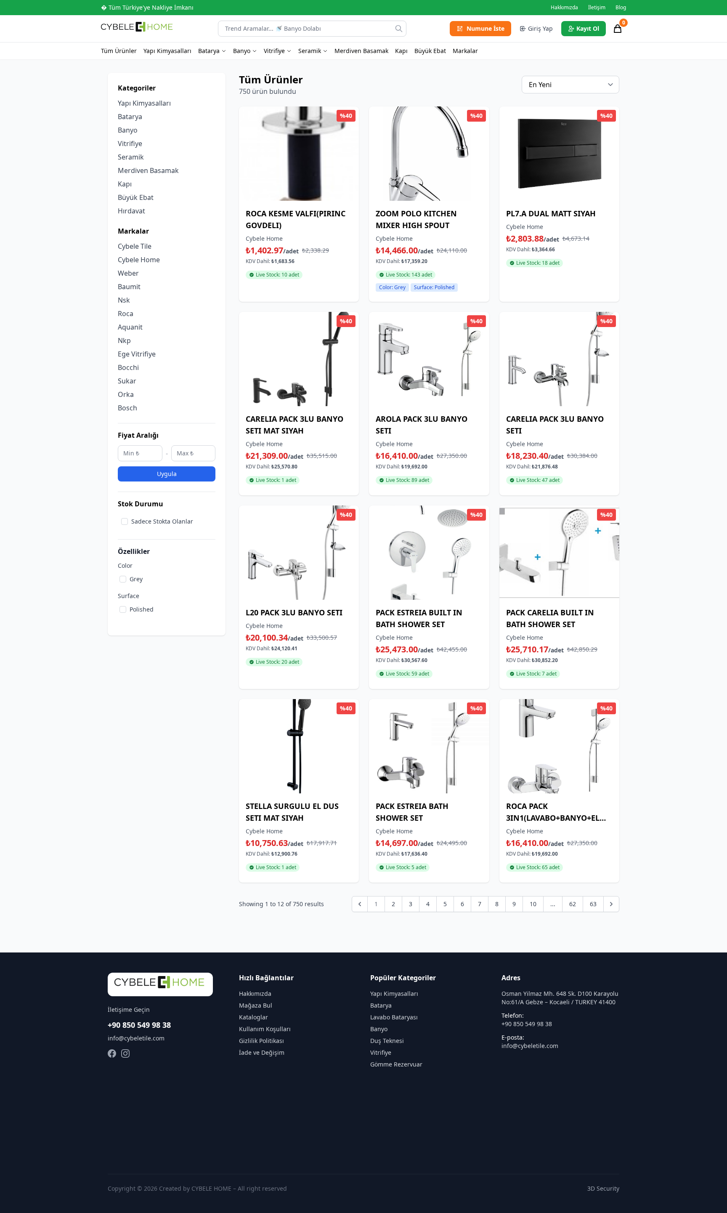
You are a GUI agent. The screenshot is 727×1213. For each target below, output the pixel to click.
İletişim (596, 7)
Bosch (127, 407)
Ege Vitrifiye (137, 354)
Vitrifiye (274, 51)
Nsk (124, 300)
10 (533, 904)
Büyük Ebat (430, 51)
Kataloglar (253, 1017)
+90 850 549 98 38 (139, 1025)
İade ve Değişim (261, 1052)
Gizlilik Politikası (261, 1041)
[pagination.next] (611, 904)
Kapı (401, 51)
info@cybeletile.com (136, 1038)
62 (572, 904)
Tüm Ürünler (119, 51)
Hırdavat (131, 210)
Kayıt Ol (587, 28)
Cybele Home (139, 259)
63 (593, 904)
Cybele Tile (134, 246)
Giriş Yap (540, 28)
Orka (126, 394)
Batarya (209, 51)
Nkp (124, 340)
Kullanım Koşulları (265, 1029)
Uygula (167, 474)
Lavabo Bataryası (394, 1017)
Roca (125, 313)
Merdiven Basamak (361, 51)
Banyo (241, 51)
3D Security (603, 1188)
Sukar (127, 381)
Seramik (309, 51)
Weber (128, 273)
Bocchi (128, 367)
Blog (621, 7)
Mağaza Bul (255, 1005)
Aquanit (130, 327)
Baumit (129, 286)
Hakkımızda (564, 7)
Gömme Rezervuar (396, 1064)
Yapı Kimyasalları (167, 51)
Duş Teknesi (387, 1041)
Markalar (465, 51)
